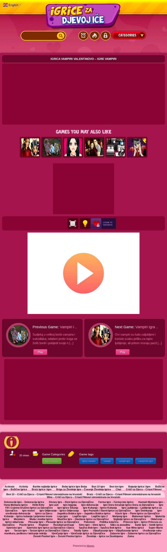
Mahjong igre (119, 516)
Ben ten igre (117, 486)
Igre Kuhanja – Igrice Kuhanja (100, 507)
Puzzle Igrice (26, 524)
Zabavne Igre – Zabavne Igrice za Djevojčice (135, 533)
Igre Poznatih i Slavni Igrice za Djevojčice (107, 510)
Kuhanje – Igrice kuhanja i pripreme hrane (28, 516)
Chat (118, 489)
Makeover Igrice (141, 516)
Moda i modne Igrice (41, 519)
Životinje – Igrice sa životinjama (105, 536)
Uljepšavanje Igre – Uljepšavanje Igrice (115, 530)
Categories (128, 35)
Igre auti (53, 505)
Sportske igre (14, 527)
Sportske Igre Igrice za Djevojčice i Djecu (50, 527)
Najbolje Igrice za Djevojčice (129, 519)
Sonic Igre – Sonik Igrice (149, 524)
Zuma (130, 536)
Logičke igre (80, 516)
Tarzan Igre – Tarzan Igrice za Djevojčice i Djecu (41, 530)
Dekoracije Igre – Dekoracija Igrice (24, 502)
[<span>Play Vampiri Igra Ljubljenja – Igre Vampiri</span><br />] (30, 147)
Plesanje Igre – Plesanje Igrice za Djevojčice (53, 522)
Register (44, 524)
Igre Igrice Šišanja (67, 507)
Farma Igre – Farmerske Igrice (116, 502)
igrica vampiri (88, 461)
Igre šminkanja (144, 510)
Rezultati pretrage (63, 524)
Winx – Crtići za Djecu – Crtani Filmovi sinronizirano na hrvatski (83, 497)
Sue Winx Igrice (135, 527)
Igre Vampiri (51, 461)
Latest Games (83, 36)
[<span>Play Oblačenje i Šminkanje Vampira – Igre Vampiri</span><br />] (137, 147)
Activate (9, 486)
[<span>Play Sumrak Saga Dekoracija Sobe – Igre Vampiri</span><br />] (115, 147)
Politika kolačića (109, 522)
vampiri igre (124, 461)
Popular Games (94, 36)
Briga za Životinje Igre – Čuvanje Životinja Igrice (83, 489)
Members (19, 519)
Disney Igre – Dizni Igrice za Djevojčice (71, 502)
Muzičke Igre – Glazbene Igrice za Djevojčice (83, 519)
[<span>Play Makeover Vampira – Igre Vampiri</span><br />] (73, 147)
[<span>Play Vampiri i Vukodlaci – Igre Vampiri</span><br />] (51, 147)
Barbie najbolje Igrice (45, 486)
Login (105, 36)
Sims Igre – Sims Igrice (92, 524)
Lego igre (62, 516)
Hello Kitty (38, 505)
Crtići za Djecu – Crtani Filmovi (144, 489)
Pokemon (89, 522)
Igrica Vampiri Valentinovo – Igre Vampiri (83, 58)
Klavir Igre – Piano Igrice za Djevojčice (137, 513)
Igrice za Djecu (43, 513)
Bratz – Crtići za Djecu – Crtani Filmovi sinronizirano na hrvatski (124, 494)
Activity (23, 486)
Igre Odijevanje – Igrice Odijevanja (59, 510)
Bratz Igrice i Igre (42, 489)
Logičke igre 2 (99, 516)
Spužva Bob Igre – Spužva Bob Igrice (100, 527)
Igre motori (28, 510)
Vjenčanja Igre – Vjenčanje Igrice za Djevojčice (78, 533)
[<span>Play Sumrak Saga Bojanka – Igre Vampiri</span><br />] (94, 147)
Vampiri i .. (68, 327)
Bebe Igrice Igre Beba (74, 486)
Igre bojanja (70, 505)
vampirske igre (145, 461)
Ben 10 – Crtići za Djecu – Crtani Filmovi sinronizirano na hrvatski (44, 494)
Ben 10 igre (98, 486)
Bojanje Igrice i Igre (139, 486)
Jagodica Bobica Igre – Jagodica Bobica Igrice (84, 513)
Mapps (90, 545)
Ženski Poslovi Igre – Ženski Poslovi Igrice (57, 536)
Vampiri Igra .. (146, 327)
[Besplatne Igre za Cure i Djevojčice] (83, 16)
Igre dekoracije (90, 505)
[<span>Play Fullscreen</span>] (72, 223)
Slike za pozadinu (120, 524)
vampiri (107, 461)
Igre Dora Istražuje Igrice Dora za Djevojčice (128, 505)
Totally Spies (81, 530)
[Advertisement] (83, 94)
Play (40, 351)
